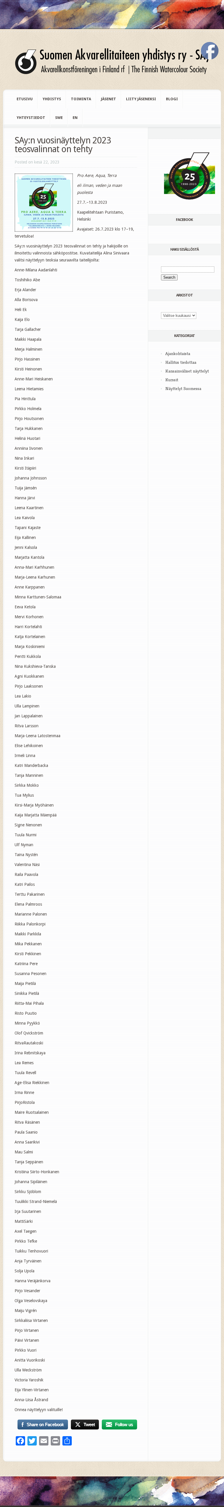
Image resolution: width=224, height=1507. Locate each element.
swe (59, 117)
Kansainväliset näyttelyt (187, 371)
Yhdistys (52, 99)
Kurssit (171, 379)
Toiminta (81, 99)
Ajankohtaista (177, 353)
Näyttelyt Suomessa (183, 388)
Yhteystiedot (31, 117)
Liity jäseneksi (141, 99)
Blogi (172, 99)
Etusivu (25, 99)
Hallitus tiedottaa (180, 362)
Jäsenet (108, 99)
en (75, 117)
